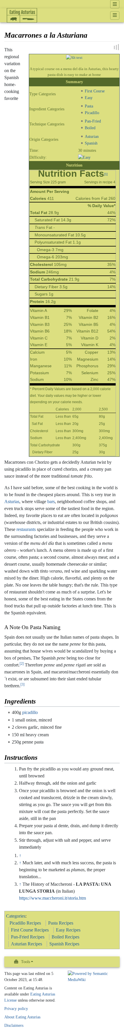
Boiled (90, 127)
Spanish (91, 142)
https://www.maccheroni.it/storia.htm (52, 898)
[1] (106, 174)
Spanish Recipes (64, 943)
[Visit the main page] (22, 27)
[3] (22, 684)
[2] (22, 664)
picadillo (30, 712)
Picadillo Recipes (25, 922)
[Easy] (84, 157)
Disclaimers (13, 1025)
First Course (95, 90)
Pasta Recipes (60, 922)
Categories (15, 916)
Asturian (92, 136)
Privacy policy (16, 1009)
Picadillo (92, 112)
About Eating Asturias (22, 1017)
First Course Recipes (30, 929)
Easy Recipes (68, 929)
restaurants (26, 529)
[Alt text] (74, 57)
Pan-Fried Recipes (27, 936)
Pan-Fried (93, 121)
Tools (25, 962)
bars (51, 501)
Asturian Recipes (26, 943)
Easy (89, 97)
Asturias (11, 501)
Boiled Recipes (65, 936)
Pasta (89, 106)
